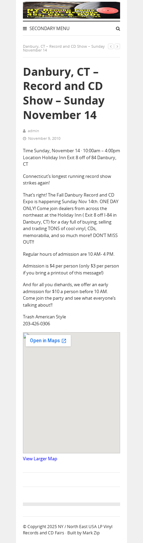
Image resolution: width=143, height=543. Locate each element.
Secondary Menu (48, 28)
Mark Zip (91, 533)
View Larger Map (40, 458)
